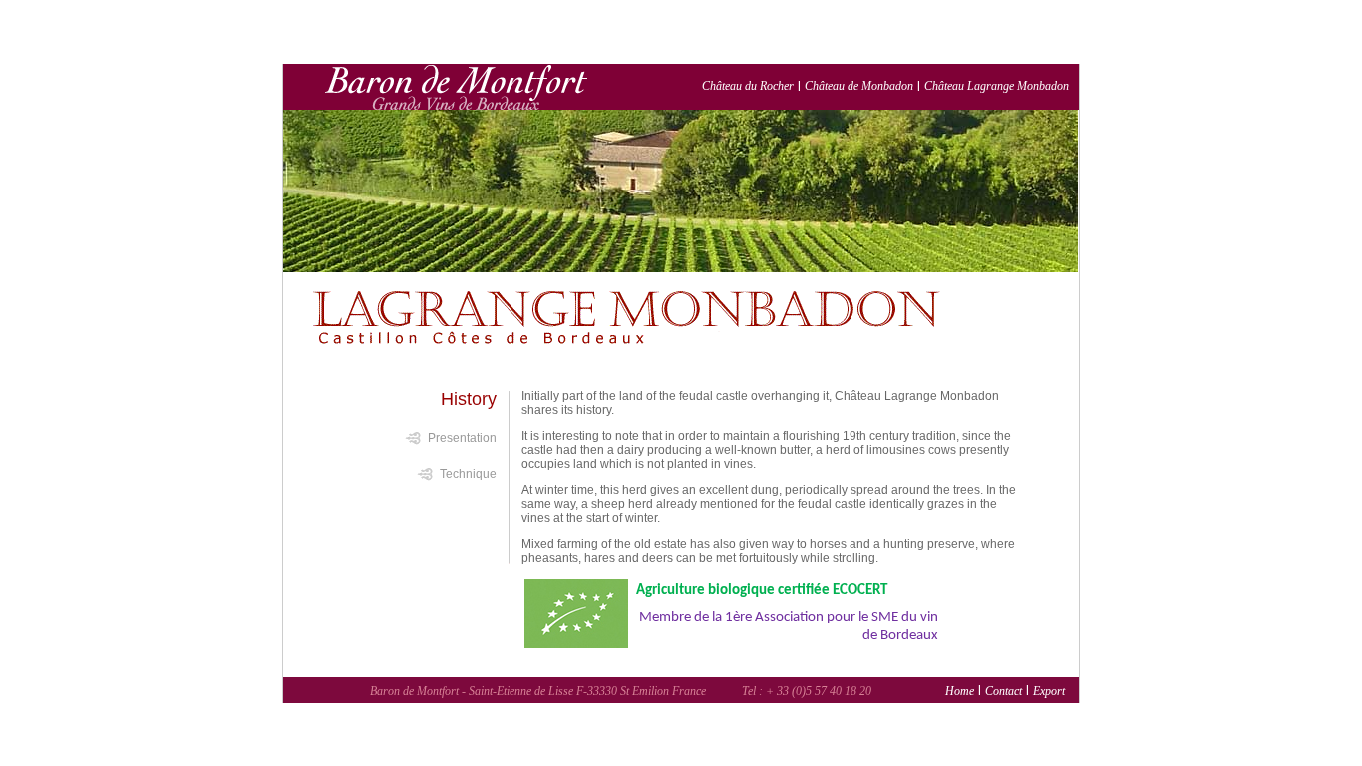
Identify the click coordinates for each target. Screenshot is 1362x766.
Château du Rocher (748, 86)
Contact (1003, 691)
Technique (468, 473)
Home (959, 691)
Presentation (462, 437)
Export (1049, 691)
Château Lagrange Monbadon (996, 86)
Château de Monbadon (859, 86)
